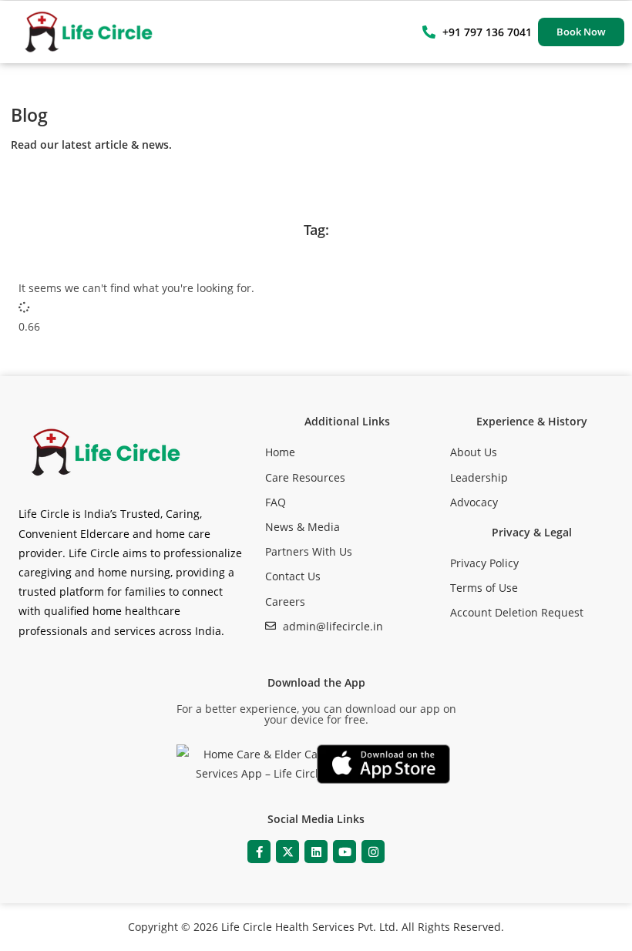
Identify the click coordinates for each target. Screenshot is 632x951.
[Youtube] (344, 851)
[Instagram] (373, 851)
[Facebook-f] (259, 851)
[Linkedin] (316, 851)
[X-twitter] (287, 851)
